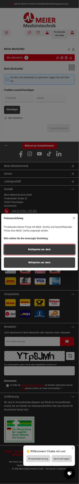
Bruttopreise (39, 249)
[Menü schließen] (73, 218)
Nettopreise (39, 262)
